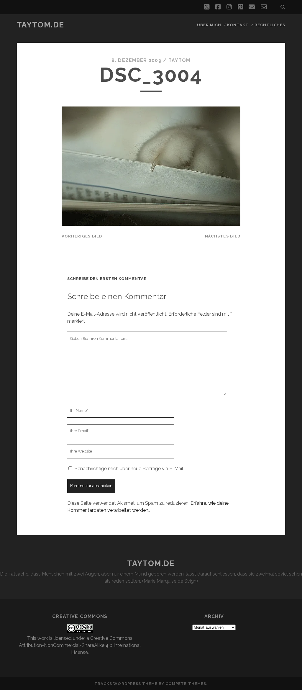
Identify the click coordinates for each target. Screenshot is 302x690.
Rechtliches (270, 25)
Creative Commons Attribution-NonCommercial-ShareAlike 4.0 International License (80, 645)
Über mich (209, 25)
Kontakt (238, 25)
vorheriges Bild (82, 236)
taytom (179, 60)
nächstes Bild (223, 236)
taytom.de (40, 24)
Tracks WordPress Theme (125, 683)
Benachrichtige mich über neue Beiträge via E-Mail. (129, 468)
